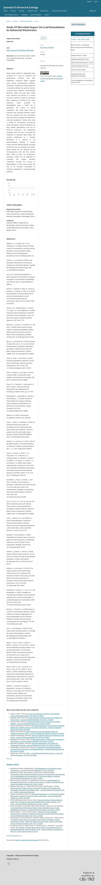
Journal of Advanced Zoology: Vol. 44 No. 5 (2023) (26, 778)
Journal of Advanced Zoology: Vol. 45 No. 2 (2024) (31, 804)
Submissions (44, 11)
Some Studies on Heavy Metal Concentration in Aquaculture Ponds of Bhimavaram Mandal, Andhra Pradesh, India (35, 828)
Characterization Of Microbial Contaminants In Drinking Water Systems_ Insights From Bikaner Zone (37, 781)
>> (11, 759)
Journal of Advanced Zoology (21, 7)
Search (93, 11)
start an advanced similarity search (27, 840)
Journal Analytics (36, 15)
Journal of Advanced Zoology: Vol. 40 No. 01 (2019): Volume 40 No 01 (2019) (36, 830)
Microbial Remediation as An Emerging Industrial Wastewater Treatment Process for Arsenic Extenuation (37, 727)
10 (18, 836)
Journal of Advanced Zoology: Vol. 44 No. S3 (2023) (37, 770)
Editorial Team (32, 11)
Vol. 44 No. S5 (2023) (26, 21)
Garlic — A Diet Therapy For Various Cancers (41, 753)
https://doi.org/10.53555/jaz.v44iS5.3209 (20, 50)
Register (89, 1)
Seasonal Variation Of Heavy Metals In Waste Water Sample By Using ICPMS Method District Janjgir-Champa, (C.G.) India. (36, 802)
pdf (44, 38)
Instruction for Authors (59, 11)
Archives (21, 11)
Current (13, 11)
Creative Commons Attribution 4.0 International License (51, 78)
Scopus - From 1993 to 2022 (80, 39)
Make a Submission (78, 24)
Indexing (24, 15)
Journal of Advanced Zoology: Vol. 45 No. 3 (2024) (26, 784)
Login (95, 1)
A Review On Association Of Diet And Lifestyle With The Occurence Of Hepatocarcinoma (35, 748)
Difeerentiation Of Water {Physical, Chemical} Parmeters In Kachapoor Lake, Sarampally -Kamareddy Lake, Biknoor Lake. (35, 789)
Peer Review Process (11, 15)
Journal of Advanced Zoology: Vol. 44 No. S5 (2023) (33, 724)
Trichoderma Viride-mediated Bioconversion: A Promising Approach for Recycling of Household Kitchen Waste (37, 813)
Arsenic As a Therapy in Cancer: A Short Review (44, 714)
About (47, 15)
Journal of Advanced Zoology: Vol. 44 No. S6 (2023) (27, 716)
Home (5, 11)
